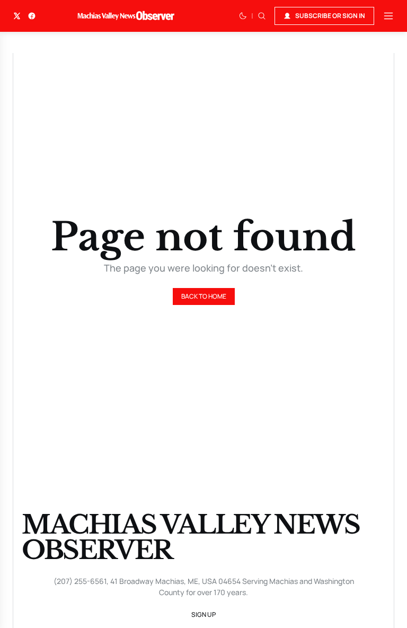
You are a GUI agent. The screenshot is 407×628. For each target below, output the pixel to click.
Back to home (203, 296)
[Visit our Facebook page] (32, 16)
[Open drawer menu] (388, 16)
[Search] (262, 16)
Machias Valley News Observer (190, 537)
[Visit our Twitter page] (17, 16)
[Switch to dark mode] (242, 16)
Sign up (203, 614)
